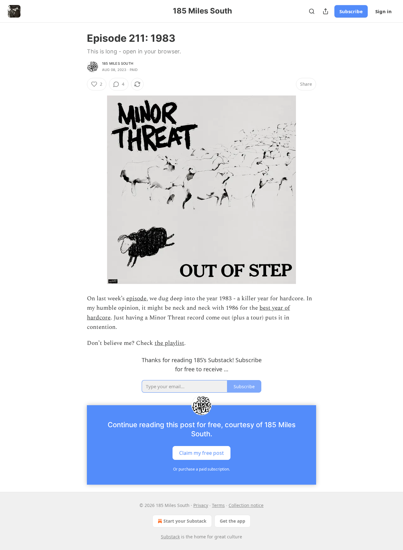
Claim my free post (201, 452)
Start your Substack (185, 521)
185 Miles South (117, 63)
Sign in (383, 11)
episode (136, 298)
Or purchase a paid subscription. (201, 469)
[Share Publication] (325, 11)
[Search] (311, 11)
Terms (218, 505)
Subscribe (351, 11)
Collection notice (246, 505)
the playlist (169, 343)
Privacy (200, 505)
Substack (170, 537)
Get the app (232, 521)
